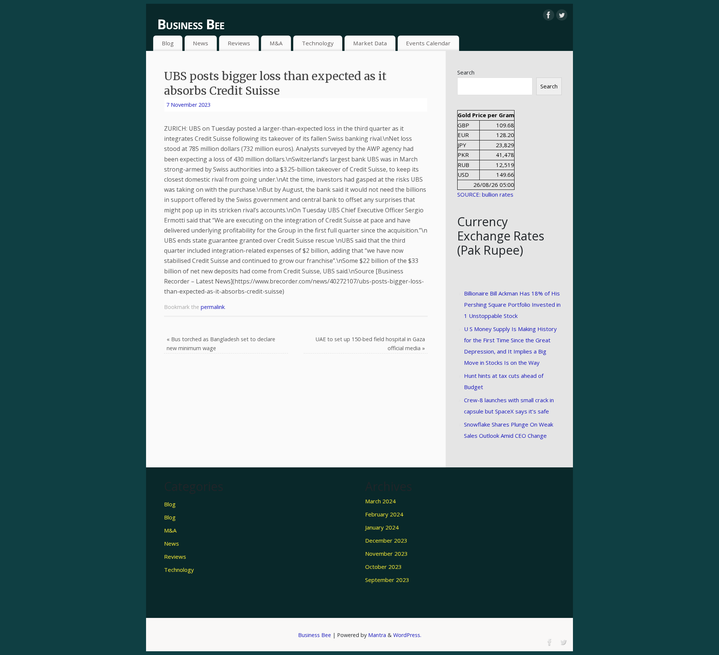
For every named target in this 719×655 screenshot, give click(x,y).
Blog (168, 43)
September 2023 (387, 579)
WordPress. (407, 635)
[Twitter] (561, 15)
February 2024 (384, 514)
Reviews (239, 43)
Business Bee (190, 24)
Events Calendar (428, 43)
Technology (318, 43)
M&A (276, 43)
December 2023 (386, 540)
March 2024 (380, 501)
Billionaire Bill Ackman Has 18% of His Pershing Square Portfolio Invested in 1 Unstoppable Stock (512, 304)
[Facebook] (548, 15)
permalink (213, 306)
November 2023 (386, 553)
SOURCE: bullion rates (485, 194)
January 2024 (382, 527)
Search (465, 72)
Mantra (377, 635)
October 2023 (383, 566)
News (200, 43)
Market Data (370, 43)
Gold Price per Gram (486, 115)
